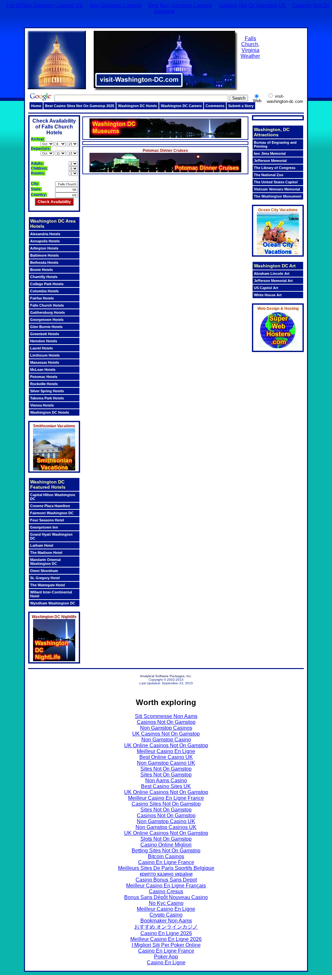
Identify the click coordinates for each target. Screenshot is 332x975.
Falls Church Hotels (47, 305)
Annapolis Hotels (45, 241)
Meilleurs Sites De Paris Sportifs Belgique (166, 868)
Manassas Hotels (44, 362)
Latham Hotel (41, 545)
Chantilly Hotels (43, 277)
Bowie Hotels (41, 270)
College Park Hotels (47, 284)
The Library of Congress (274, 168)
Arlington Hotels (44, 248)
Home (36, 106)
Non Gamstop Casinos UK (166, 827)
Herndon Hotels (43, 341)
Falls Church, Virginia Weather (250, 47)
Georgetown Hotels (47, 320)
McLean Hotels (42, 370)
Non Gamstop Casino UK (166, 763)
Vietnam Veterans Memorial (277, 189)
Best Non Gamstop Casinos (180, 5)
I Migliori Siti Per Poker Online (166, 945)
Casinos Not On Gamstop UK (252, 5)
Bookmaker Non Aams (166, 920)
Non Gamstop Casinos (115, 5)
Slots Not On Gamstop (166, 839)
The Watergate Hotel (47, 585)
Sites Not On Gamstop (166, 769)
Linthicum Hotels (45, 355)
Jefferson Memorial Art (273, 281)
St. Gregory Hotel (45, 578)
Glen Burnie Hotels (46, 327)
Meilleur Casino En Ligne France (166, 798)
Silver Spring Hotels (47, 391)
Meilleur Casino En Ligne (166, 751)
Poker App (166, 956)
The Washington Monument (278, 196)
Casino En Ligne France (166, 862)
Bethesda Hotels (44, 262)
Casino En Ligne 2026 (166, 933)
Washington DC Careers (181, 106)
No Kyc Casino (166, 903)
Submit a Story (241, 106)
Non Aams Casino (166, 780)
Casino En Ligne (166, 962)
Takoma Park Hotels (47, 398)
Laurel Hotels (41, 348)
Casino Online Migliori (166, 844)
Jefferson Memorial (270, 161)
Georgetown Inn (44, 527)
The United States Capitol (276, 182)
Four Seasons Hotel (47, 520)
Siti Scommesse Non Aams (166, 716)
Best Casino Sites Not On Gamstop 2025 (79, 106)
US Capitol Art (266, 288)
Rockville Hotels (44, 384)
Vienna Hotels (42, 405)
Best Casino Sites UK (166, 786)
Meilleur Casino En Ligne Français (166, 885)
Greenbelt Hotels (44, 334)
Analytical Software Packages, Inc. (166, 676)
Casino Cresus (166, 891)
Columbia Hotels (44, 291)
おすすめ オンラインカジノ (166, 927)
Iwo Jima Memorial (270, 153)
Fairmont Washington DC (52, 513)
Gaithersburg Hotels (47, 312)
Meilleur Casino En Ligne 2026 (166, 939)
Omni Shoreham (44, 571)
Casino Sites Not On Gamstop (166, 804)
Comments (215, 106)
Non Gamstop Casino (166, 739)
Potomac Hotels (43, 377)
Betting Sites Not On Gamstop (166, 850)
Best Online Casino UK (166, 757)
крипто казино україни (166, 874)
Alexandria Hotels (45, 234)
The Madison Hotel (46, 553)
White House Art (268, 295)
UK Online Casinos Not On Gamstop (166, 745)
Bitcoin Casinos (166, 856)
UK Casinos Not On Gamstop (166, 734)
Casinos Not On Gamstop (166, 722)
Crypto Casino (166, 915)
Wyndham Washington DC (52, 603)
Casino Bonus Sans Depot (166, 880)
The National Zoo (268, 175)
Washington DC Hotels (137, 106)
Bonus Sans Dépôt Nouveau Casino (166, 897)
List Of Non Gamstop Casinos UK (44, 5)
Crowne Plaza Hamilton (50, 506)
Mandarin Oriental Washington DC (45, 562)
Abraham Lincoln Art (272, 273)
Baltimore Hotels (44, 255)
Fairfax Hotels (42, 298)
